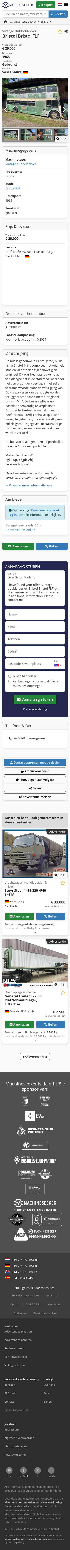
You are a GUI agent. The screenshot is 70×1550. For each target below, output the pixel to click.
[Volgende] (64, 109)
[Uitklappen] (35, 932)
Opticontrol (20, 1313)
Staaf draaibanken (45, 1313)
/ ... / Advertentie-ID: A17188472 (28, 21)
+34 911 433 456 (23, 1278)
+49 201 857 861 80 (25, 1260)
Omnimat (54, 1304)
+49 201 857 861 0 (24, 1266)
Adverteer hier (36, 1057)
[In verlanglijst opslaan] (60, 31)
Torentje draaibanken (25, 1295)
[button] (66, 4)
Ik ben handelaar (24, 676)
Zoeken (59, 14)
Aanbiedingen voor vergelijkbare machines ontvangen (35, 683)
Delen (36, 788)
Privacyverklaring (35, 709)
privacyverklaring (14, 1538)
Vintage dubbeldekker (20, 164)
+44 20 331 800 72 (24, 1272)
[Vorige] (6, 109)
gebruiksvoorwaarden (40, 1538)
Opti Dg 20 (51, 1295)
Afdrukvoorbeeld (36, 771)
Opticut (14, 1304)
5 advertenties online (20, 530)
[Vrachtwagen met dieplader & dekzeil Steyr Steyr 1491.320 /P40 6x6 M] (35, 853)
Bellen (53, 546)
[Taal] (60, 4)
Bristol (10, 176)
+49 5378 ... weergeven (28, 738)
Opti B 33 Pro (34, 1304)
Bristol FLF (12, 188)
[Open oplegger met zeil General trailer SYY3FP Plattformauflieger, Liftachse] (35, 963)
